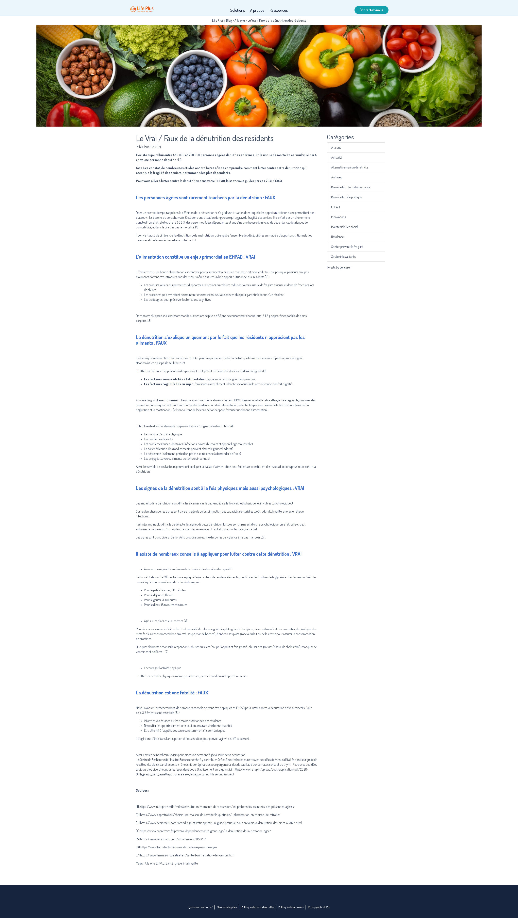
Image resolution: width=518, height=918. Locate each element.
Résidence (337, 237)
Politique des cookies (291, 907)
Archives (336, 177)
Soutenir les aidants (343, 257)
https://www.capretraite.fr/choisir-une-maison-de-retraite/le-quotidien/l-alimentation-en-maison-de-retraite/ (210, 815)
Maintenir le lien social (344, 227)
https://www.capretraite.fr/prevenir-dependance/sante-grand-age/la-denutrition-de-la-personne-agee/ (205, 831)
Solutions (237, 10)
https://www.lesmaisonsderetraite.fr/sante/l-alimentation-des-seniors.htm (187, 855)
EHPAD (335, 207)
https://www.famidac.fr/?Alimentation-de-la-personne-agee (178, 847)
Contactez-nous (371, 10)
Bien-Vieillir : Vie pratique (346, 197)
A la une (336, 147)
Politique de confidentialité (257, 907)
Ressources (279, 10)
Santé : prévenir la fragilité (347, 247)
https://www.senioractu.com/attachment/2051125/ (173, 839)
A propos (257, 10)
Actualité (336, 157)
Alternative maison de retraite (349, 167)
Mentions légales (227, 907)
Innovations (338, 217)
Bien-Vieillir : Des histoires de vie (350, 187)
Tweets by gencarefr (339, 267)
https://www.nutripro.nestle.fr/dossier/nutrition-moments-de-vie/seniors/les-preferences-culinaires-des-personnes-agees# (216, 807)
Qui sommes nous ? (200, 907)
